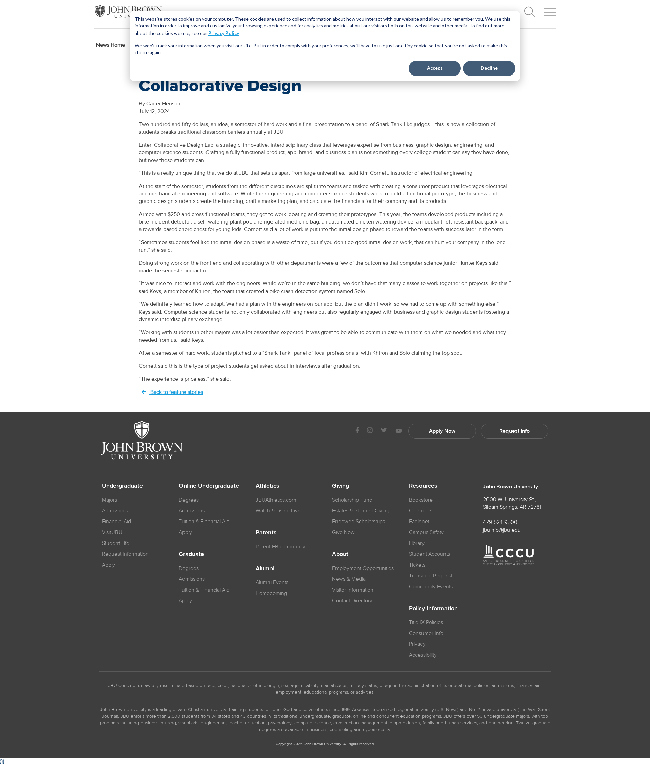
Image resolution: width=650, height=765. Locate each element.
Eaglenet (419, 521)
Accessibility (423, 655)
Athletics (267, 486)
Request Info (514, 431)
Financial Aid (116, 521)
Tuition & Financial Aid (204, 521)
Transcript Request (430, 575)
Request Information (125, 554)
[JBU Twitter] (383, 431)
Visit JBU (112, 532)
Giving (340, 486)
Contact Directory (352, 600)
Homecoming (271, 593)
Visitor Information (352, 590)
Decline (489, 68)
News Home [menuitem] (110, 45)
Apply (108, 565)
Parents (266, 533)
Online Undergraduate (209, 486)
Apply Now (442, 431)
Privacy (417, 644)
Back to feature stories (176, 392)
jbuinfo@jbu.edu (502, 530)
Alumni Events (272, 582)
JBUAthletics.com (276, 500)
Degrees (189, 500)
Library (417, 543)
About (340, 554)
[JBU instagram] (369, 431)
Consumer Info (426, 633)
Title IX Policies (426, 622)
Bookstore (421, 500)
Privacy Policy (223, 33)
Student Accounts (429, 554)
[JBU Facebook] (357, 431)
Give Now (343, 532)
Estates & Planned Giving (360, 510)
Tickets (417, 565)
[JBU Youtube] (398, 431)
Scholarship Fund (352, 500)
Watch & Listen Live (278, 510)
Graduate (191, 554)
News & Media (349, 579)
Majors (109, 500)
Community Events (431, 586)
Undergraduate (122, 486)
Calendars (420, 510)
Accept (435, 68)
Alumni (265, 569)
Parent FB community (280, 546)
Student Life (115, 543)
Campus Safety (426, 532)
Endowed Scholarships (358, 521)
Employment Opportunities (363, 568)
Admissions (115, 510)
